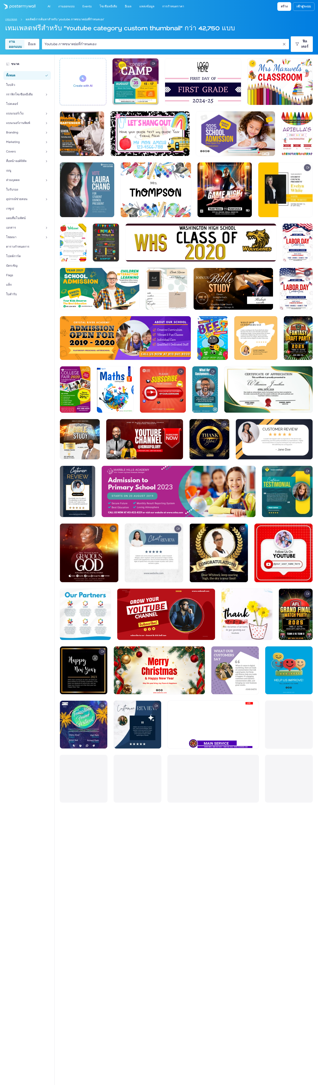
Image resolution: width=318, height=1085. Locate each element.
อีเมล (32, 44)
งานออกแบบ (15, 44)
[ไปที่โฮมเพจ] (17, 6)
